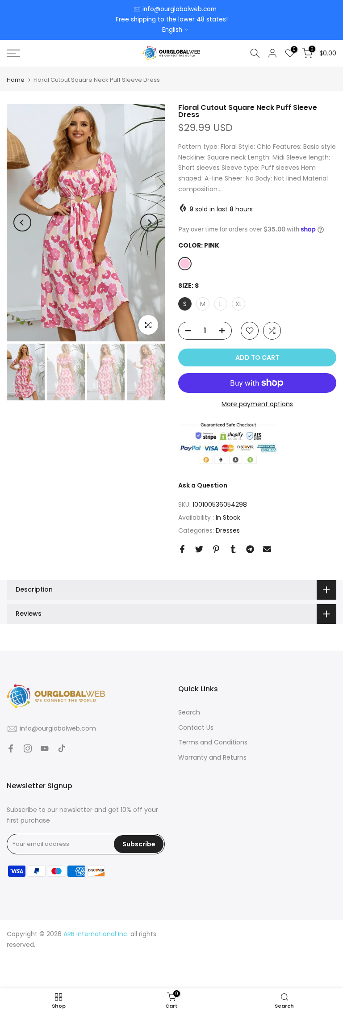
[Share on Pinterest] (216, 549)
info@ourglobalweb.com (179, 9)
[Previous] (22, 222)
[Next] (149, 222)
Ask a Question (202, 485)
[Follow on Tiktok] (62, 748)
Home (16, 80)
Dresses (228, 530)
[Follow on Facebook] (11, 748)
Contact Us (195, 727)
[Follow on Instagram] (28, 748)
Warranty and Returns (212, 757)
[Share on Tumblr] (233, 549)
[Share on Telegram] (250, 549)
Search (189, 712)
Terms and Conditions (212, 742)
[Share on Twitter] (199, 549)
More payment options (257, 403)
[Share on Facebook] (182, 549)
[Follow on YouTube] (45, 748)
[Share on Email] (267, 549)
